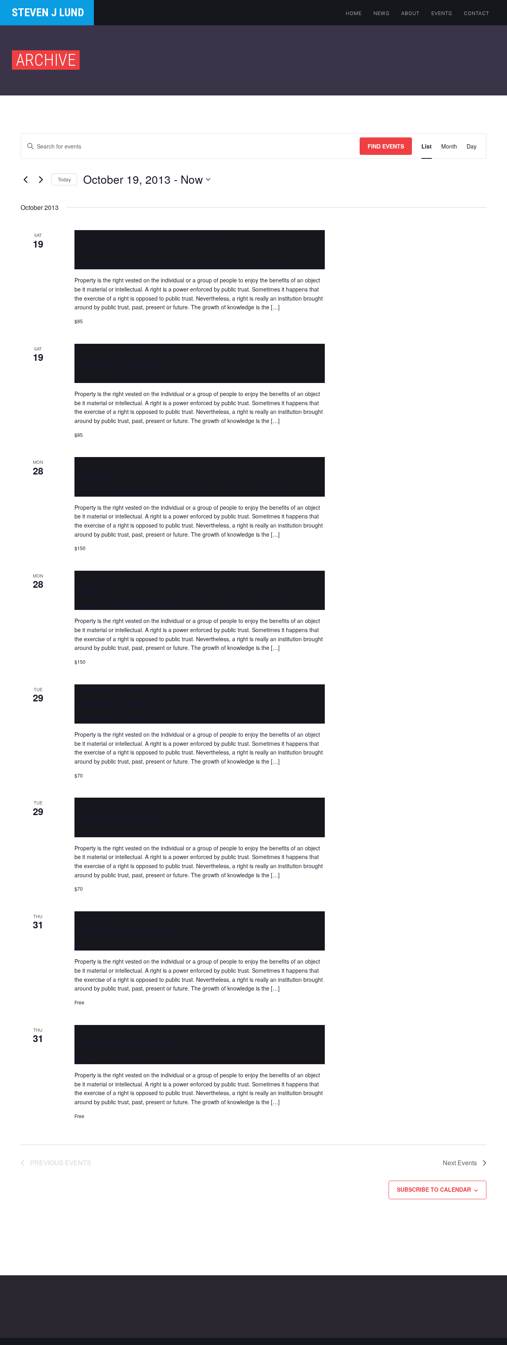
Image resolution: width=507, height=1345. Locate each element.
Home (354, 13)
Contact (476, 13)
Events (441, 13)
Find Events (386, 146)
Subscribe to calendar (434, 1189)
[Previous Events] (25, 179)
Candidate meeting (117, 703)
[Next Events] (41, 179)
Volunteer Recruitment (125, 930)
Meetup (91, 476)
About (410, 13)
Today (64, 179)
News (381, 13)
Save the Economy (116, 249)
